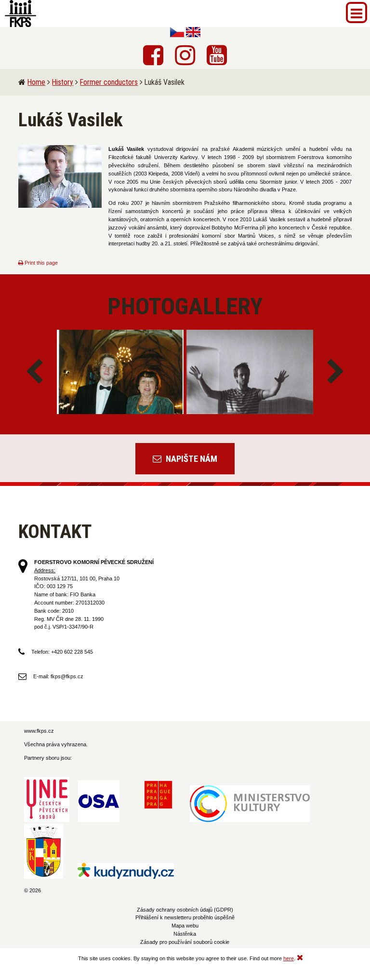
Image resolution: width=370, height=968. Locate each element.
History (62, 82)
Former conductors (109, 82)
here (288, 958)
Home (36, 82)
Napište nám (190, 459)
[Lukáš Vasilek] (60, 176)
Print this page (40, 263)
